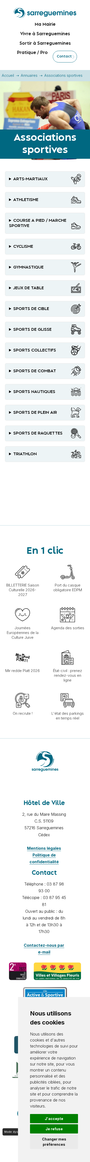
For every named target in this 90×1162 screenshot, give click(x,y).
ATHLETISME (25, 200)
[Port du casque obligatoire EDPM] (67, 562)
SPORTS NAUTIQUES (34, 392)
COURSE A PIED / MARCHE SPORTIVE (37, 223)
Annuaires (29, 75)
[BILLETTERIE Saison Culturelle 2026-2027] (22, 562)
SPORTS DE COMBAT (34, 371)
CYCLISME (23, 246)
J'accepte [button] (54, 1118)
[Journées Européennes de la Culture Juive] (22, 604)
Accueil (8, 75)
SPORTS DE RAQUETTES (37, 433)
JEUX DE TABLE (28, 288)
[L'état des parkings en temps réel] (67, 690)
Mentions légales (44, 848)
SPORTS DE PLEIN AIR (35, 412)
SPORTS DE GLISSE (32, 330)
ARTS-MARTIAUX (30, 179)
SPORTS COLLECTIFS (34, 350)
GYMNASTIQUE (28, 267)
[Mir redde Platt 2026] (22, 647)
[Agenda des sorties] (67, 604)
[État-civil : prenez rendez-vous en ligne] (67, 647)
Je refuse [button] (54, 1129)
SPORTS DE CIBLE (31, 309)
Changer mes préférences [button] (54, 1141)
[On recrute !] (22, 690)
